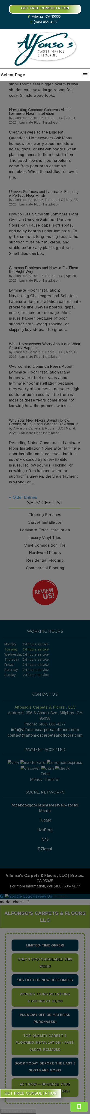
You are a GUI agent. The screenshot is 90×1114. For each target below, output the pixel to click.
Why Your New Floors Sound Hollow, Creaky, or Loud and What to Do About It (43, 422)
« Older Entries (23, 497)
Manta (45, 811)
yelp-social (68, 805)
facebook (20, 805)
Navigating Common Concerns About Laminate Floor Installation (40, 111)
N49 (45, 839)
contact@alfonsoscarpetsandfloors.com (45, 735)
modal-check (12, 902)
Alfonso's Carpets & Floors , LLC (38, 118)
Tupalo (45, 820)
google (35, 805)
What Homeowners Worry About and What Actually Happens (45, 346)
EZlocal (45, 849)
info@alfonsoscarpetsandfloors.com (45, 730)
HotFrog (45, 830)
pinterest (50, 805)
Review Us (42, 896)
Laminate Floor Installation (39, 122)
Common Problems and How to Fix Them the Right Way (43, 270)
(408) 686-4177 (46, 22)
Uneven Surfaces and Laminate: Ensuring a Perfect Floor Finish (43, 193)
